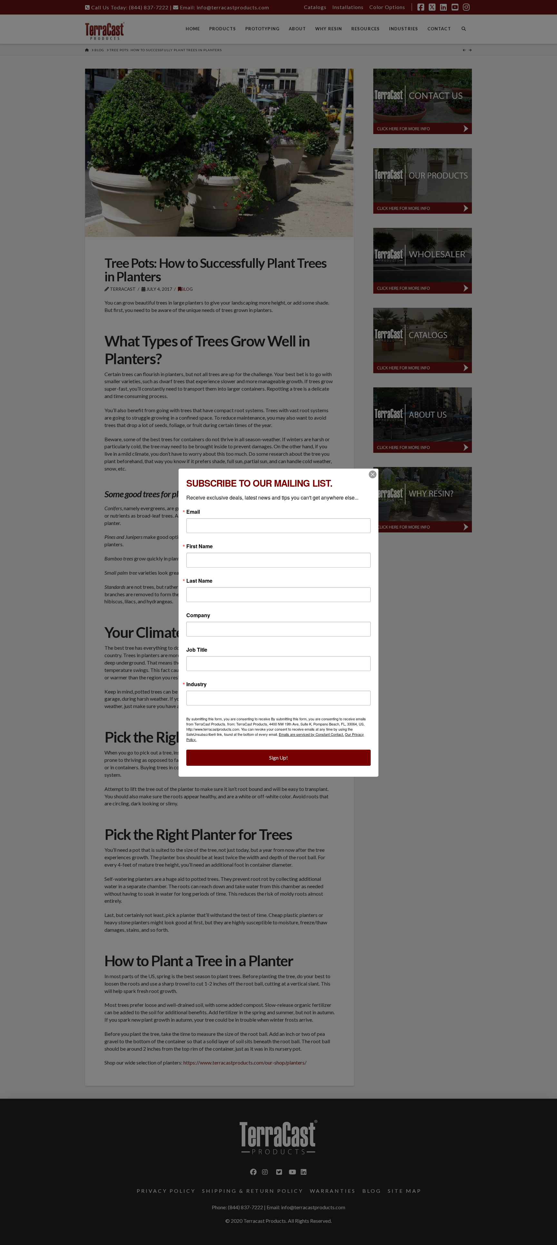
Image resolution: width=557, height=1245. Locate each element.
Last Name (199, 580)
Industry (196, 684)
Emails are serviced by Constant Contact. (311, 734)
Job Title (196, 649)
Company (198, 615)
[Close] (372, 474)
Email (193, 511)
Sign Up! (278, 757)
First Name (199, 546)
